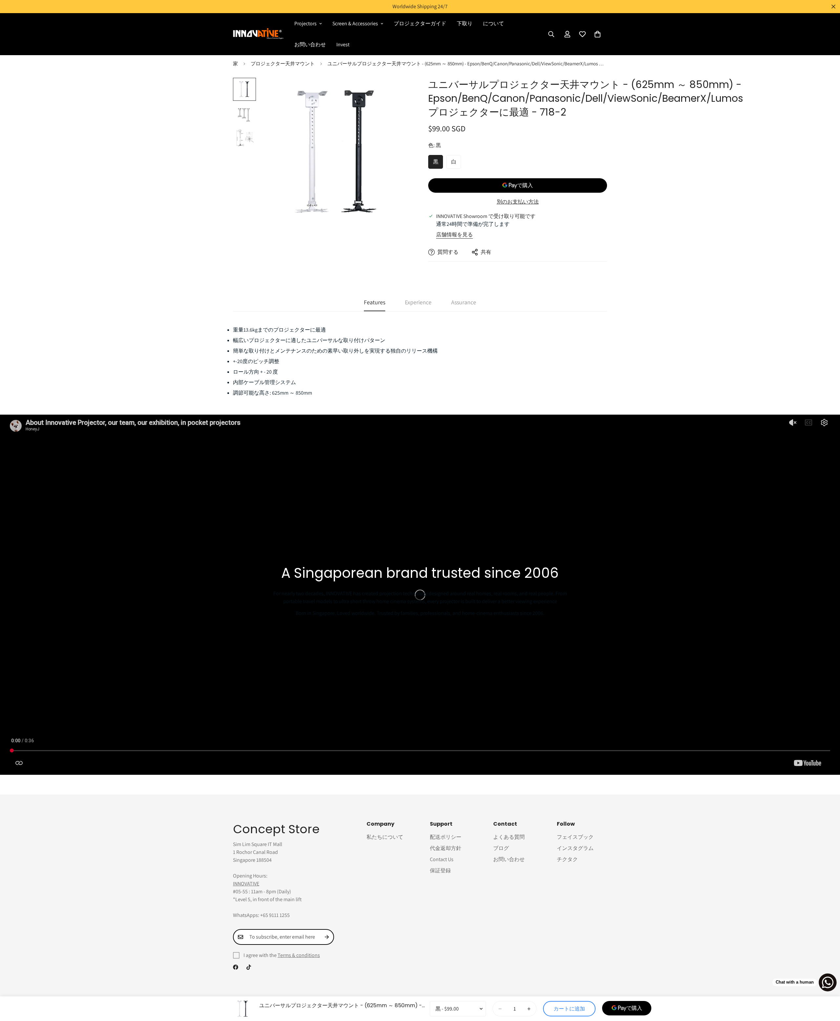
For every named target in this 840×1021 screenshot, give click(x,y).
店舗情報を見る (454, 234)
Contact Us (441, 859)
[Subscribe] (327, 937)
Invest (342, 44)
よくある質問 (509, 837)
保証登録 (440, 870)
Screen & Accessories (355, 23)
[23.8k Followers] (248, 967)
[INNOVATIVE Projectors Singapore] (258, 34)
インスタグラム (575, 848)
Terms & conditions (299, 955)
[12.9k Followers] (235, 967)
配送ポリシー (445, 837)
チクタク (567, 859)
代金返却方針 (445, 848)
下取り (464, 23)
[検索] (551, 34)
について (493, 23)
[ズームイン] (397, 91)
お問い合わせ (310, 44)
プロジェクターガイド (420, 23)
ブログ (501, 848)
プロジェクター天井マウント (283, 63)
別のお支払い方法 (518, 201)
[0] (597, 34)
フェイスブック (575, 837)
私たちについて (385, 837)
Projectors (305, 23)
